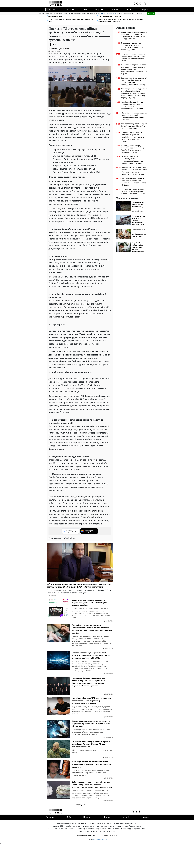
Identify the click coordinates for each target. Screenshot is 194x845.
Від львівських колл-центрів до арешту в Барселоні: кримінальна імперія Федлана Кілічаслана (134, 116)
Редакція (104, 835)
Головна (70, 9)
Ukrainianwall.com (100, 839)
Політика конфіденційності (87, 835)
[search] (144, 4)
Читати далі (80, 805)
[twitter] (136, 3)
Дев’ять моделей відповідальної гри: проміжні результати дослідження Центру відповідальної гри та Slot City (133, 81)
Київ (85, 9)
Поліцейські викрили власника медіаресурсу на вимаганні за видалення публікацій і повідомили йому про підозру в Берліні (134, 69)
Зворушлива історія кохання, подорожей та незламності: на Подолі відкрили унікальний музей (133, 57)
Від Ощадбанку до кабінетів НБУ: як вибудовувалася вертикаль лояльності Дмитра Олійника (134, 181)
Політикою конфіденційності (108, 13)
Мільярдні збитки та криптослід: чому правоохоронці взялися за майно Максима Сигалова (132, 160)
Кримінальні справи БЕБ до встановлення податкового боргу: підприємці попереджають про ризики (132, 105)
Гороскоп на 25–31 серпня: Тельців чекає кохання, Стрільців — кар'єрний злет (71, 15)
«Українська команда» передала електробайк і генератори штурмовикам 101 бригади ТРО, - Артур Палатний (134, 35)
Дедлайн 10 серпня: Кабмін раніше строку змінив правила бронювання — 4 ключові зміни (121, 20)
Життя (115, 9)
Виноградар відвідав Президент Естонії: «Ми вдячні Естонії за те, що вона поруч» (134, 126)
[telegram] (133, 3)
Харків (145, 9)
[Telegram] (55, 45)
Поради (99, 9)
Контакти (113, 835)
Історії (130, 9)
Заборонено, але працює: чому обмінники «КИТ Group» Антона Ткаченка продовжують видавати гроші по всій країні (134, 170)
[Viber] (59, 45)
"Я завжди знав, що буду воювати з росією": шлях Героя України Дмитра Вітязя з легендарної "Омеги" (133, 149)
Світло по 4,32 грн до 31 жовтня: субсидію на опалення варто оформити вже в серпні (120, 15)
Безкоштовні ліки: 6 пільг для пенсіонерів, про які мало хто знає (71, 20)
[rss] (139, 3)
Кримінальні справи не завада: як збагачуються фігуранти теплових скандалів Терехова (133, 191)
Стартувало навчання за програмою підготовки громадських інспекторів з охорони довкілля (132, 46)
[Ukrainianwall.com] (55, 3)
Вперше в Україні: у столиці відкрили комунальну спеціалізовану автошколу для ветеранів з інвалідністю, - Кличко (133, 136)
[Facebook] (50, 45)
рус (54, 9)
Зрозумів (151, 13)
